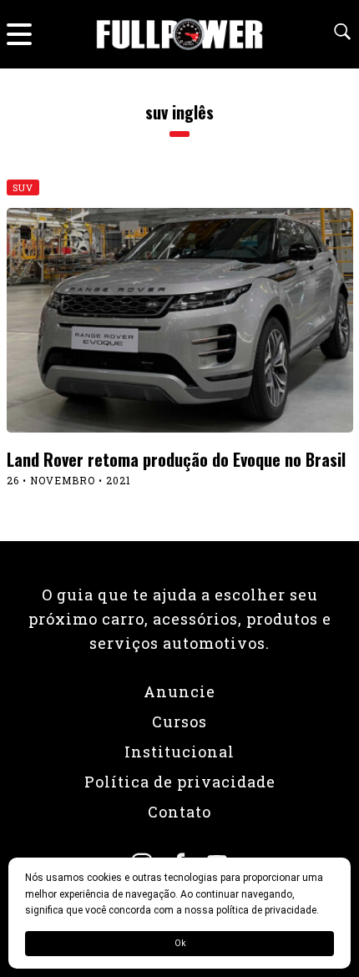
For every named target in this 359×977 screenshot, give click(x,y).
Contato (179, 812)
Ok (179, 943)
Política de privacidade (180, 782)
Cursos (179, 721)
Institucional (179, 752)
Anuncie (179, 691)
